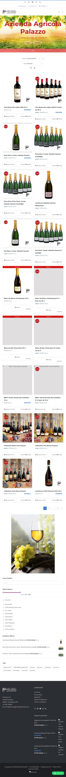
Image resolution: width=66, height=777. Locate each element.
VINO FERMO (8, 620)
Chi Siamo (37, 692)
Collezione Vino (7, 667)
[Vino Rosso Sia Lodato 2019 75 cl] (17, 89)
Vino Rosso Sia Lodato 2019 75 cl (15, 107)
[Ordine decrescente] (43, 58)
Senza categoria (9, 629)
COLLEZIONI (8, 604)
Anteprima (23, 116)
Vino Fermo (56, 667)
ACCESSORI (8, 626)
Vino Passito (16, 670)
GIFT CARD (8, 610)
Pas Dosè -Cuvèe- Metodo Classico (16, 251)
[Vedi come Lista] (34, 68)
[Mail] (43, 708)
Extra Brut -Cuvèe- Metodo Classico (17, 155)
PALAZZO (7, 600)
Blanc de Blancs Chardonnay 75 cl (16, 298)
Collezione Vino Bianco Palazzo (46, 445)
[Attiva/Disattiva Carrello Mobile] (59, 12)
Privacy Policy (38, 694)
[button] (58, 773)
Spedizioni (37, 697)
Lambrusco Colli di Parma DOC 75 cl (48, 491)
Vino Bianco (48, 667)
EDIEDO (36, 769)
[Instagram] (37, 708)
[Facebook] (35, 708)
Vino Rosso (24, 670)
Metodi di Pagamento (40, 699)
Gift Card (32, 667)
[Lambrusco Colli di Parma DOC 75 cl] (48, 473)
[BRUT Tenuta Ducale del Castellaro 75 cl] (17, 380)
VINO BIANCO (9, 613)
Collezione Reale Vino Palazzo (15, 445)
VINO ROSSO (8, 617)
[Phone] (45, 708)
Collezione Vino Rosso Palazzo (15, 491)
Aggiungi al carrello (9, 116)
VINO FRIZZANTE (10, 623)
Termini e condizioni (40, 702)
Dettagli (29, 116)
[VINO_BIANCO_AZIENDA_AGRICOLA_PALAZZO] (33, 515)
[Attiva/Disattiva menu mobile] (62, 12)
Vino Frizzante (7, 670)
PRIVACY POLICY (56, 767)
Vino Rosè (32, 670)
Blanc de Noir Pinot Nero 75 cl (15, 348)
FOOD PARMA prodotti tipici (13, 607)
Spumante (39, 667)
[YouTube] (40, 708)
